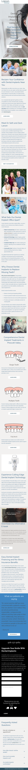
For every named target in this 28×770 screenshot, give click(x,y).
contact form (15, 742)
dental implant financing (10, 567)
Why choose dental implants (8, 275)
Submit (6, 713)
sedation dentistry (8, 233)
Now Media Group (19, 768)
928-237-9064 (14, 642)
